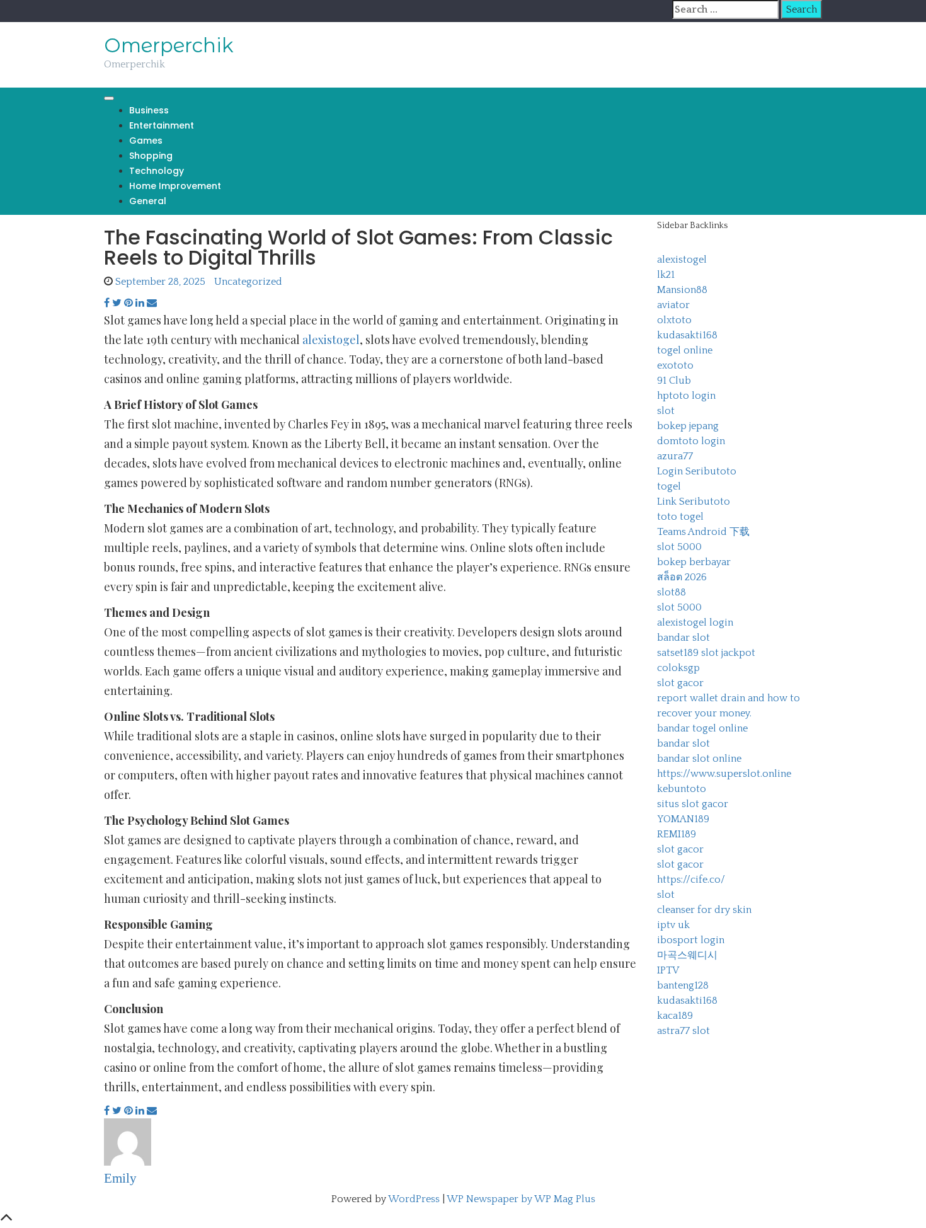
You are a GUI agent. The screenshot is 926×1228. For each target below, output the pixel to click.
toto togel (680, 516)
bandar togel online (702, 728)
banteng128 (683, 985)
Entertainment (161, 125)
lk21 (666, 274)
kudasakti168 (687, 335)
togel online (684, 350)
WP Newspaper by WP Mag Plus (521, 1199)
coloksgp (678, 668)
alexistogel (331, 339)
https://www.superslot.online (724, 773)
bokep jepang (688, 426)
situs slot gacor (692, 804)
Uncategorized (248, 281)
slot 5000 (679, 547)
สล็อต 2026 (682, 577)
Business (149, 110)
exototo (675, 365)
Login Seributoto (696, 471)
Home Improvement (175, 186)
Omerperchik (169, 45)
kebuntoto (681, 789)
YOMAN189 (683, 819)
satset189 (678, 652)
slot (666, 410)
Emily (120, 1178)
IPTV (668, 970)
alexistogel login (695, 622)
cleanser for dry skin (704, 909)
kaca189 (675, 1015)
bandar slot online (699, 758)
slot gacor (680, 683)
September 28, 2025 (160, 281)
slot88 (671, 592)
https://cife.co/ (691, 879)
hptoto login (686, 395)
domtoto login (691, 441)
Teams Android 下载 (703, 531)
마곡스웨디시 (687, 955)
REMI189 (676, 834)
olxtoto (674, 320)
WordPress (414, 1199)
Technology (156, 170)
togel (669, 486)
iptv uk (673, 925)
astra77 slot (683, 1030)
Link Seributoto (693, 501)
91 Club (674, 380)
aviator (673, 305)
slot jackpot (728, 652)
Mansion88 (682, 290)
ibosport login (690, 940)
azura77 (675, 456)
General (147, 201)
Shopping (151, 155)
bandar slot (683, 637)
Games (146, 140)
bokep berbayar (694, 562)
